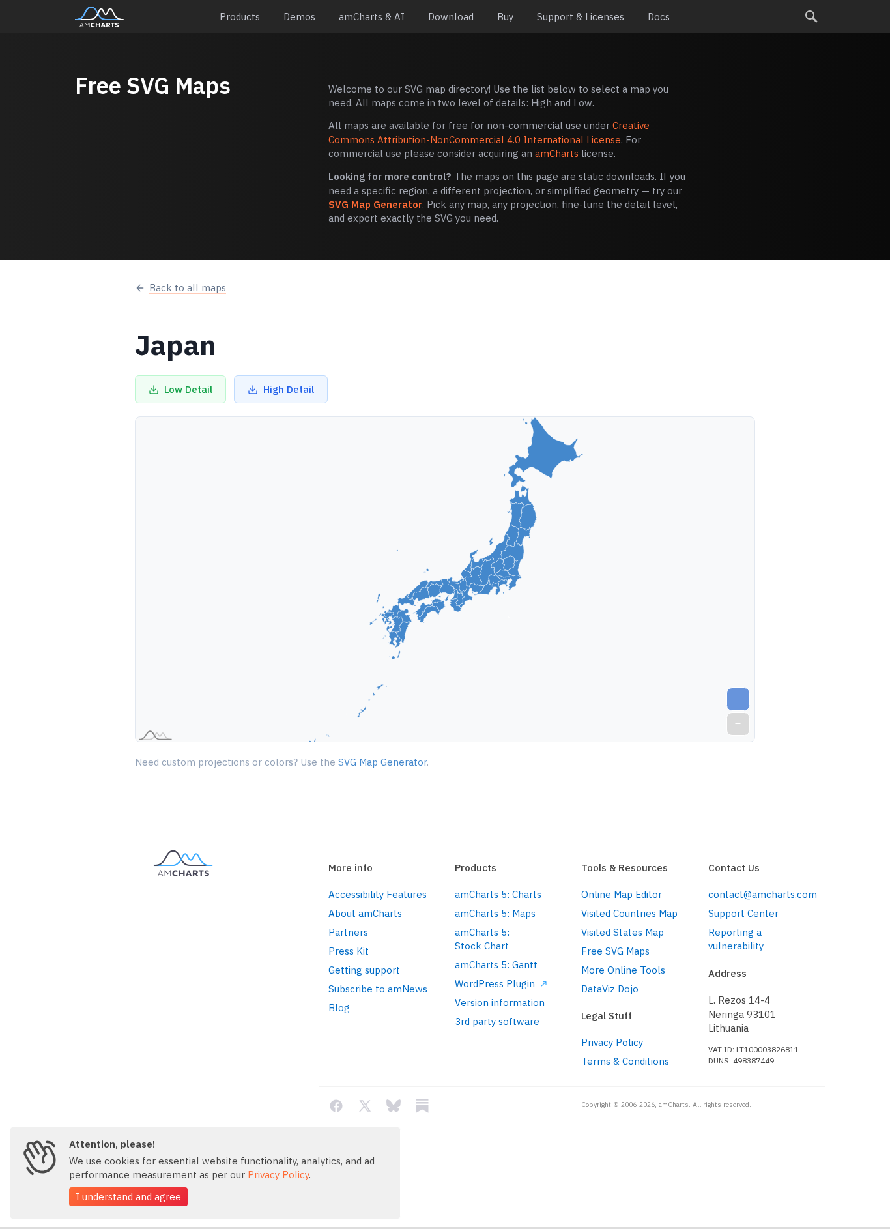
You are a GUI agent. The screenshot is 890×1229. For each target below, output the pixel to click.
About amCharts (365, 913)
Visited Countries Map (629, 913)
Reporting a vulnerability (736, 939)
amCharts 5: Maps (495, 913)
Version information (500, 1002)
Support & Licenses (580, 16)
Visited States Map (622, 932)
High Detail (288, 389)
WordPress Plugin (496, 983)
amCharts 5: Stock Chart (482, 939)
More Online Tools (623, 970)
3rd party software (497, 1021)
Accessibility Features (377, 894)
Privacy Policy (612, 1042)
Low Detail (188, 389)
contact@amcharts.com (761, 894)
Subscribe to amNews (377, 989)
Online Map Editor (621, 894)
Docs (659, 16)
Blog (339, 1008)
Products (240, 16)
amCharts (99, 17)
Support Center (743, 913)
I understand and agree (128, 1197)
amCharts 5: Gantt (496, 965)
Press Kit (348, 951)
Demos (299, 16)
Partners (348, 932)
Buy (505, 16)
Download (451, 16)
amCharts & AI (372, 16)
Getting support (364, 970)
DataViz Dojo (610, 989)
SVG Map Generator (375, 204)
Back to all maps (187, 288)
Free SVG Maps (615, 951)
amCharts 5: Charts (498, 894)
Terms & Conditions (625, 1061)
